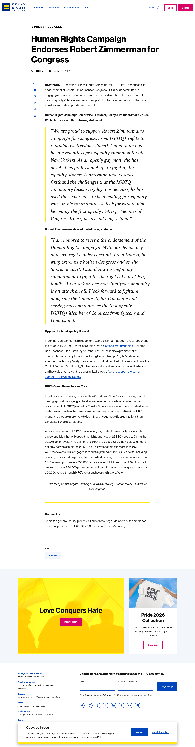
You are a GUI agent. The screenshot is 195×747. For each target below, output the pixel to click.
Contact (21, 720)
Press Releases (48, 27)
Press (20, 702)
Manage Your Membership (30, 673)
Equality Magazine (26, 682)
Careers (21, 694)
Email (88, 681)
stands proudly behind (119, 346)
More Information (160, 732)
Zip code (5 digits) (133, 681)
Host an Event (24, 711)
